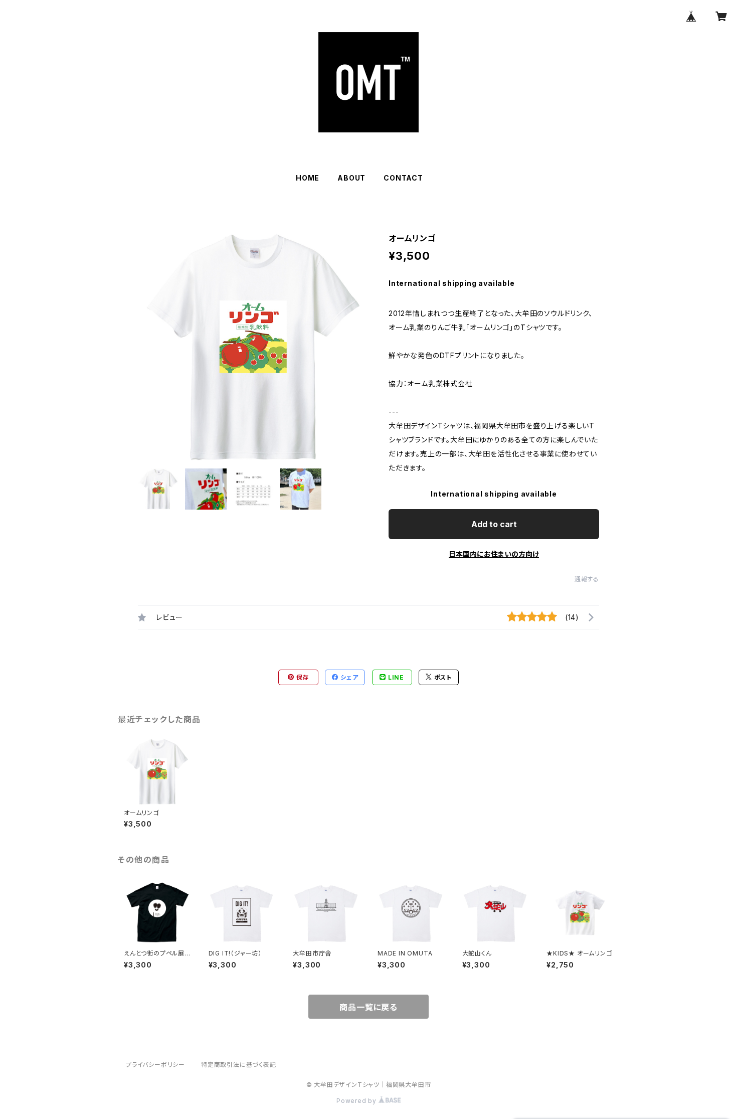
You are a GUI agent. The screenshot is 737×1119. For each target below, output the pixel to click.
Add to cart (494, 524)
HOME (307, 178)
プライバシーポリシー (155, 1064)
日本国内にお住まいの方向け (494, 554)
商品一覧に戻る (368, 1007)
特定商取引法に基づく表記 (238, 1064)
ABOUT (351, 178)
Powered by (357, 1100)
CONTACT (403, 178)
